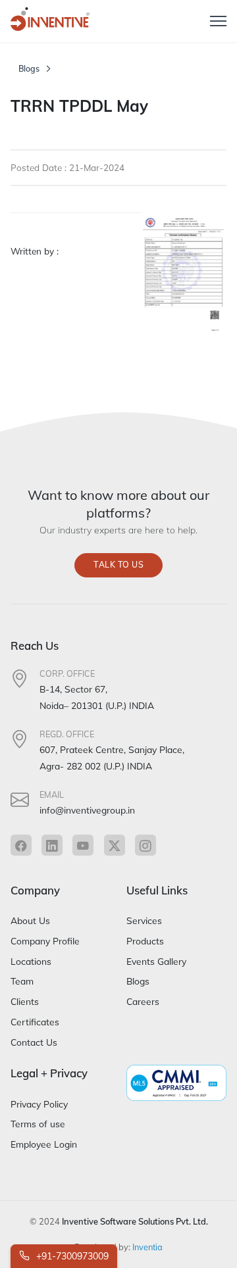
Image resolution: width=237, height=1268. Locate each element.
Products (145, 940)
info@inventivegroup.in (87, 810)
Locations (31, 961)
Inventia (147, 1247)
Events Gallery (156, 961)
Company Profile (45, 940)
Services (144, 920)
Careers (142, 1001)
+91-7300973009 (71, 1256)
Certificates (35, 1021)
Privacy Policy (39, 1104)
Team (22, 981)
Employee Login (44, 1144)
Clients (25, 1001)
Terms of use (38, 1123)
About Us (30, 920)
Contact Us (34, 1042)
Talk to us (118, 565)
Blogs (29, 69)
